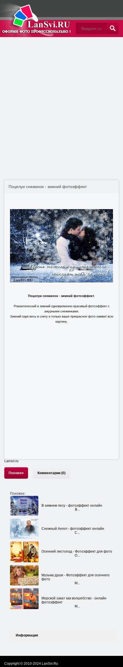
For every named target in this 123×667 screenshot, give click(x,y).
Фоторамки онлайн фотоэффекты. (36, 18)
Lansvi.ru (11, 461)
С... (77, 533)
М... (77, 583)
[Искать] (113, 28)
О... (77, 555)
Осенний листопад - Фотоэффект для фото (76, 551)
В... (77, 510)
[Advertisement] (61, 102)
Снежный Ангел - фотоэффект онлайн (72, 529)
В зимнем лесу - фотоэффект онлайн (71, 506)
